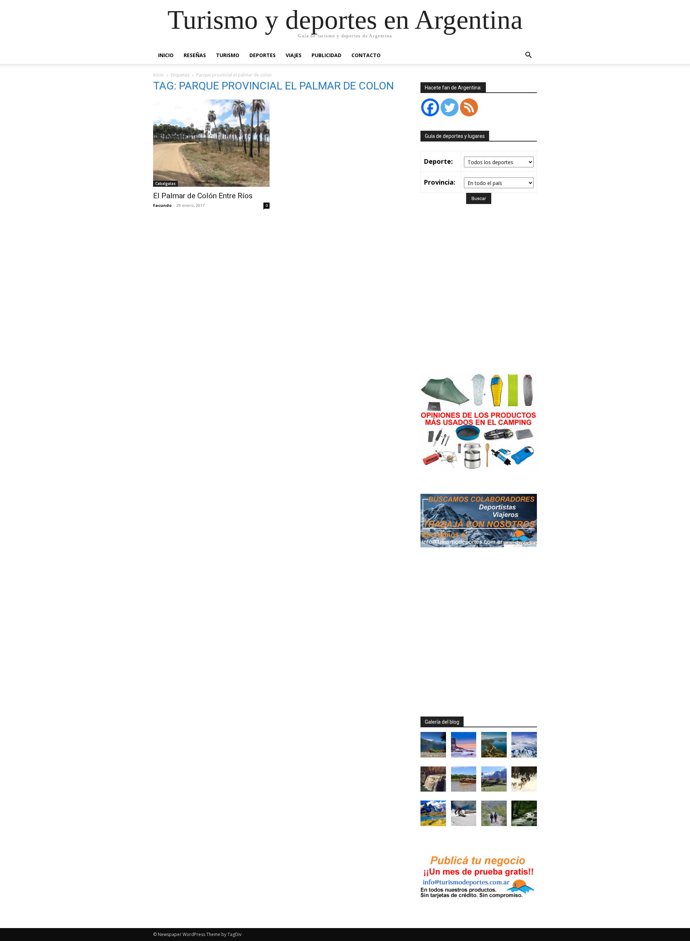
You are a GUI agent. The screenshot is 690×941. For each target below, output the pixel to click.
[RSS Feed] (469, 107)
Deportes (262, 55)
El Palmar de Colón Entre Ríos (203, 195)
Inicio (166, 55)
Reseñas (195, 55)
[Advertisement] (480, 298)
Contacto (366, 55)
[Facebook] (430, 107)
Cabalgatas (165, 183)
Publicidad (326, 55)
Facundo (162, 205)
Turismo (227, 55)
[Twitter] (450, 107)
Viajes (294, 55)
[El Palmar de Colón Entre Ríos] (211, 143)
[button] (528, 55)
